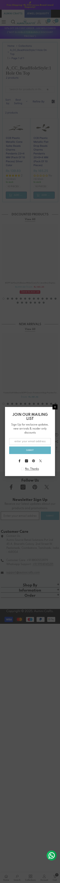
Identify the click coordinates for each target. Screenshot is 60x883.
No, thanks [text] (32, 469)
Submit (30, 450)
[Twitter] (40, 460)
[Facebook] (19, 460)
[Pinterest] (33, 460)
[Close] (55, 406)
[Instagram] (26, 460)
